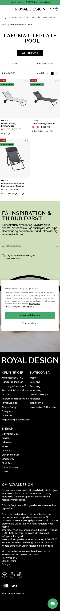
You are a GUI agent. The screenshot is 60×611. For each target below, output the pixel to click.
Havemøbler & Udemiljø (43, 407)
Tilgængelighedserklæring (16, 420)
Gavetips (7, 450)
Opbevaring (36, 403)
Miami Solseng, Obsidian (43, 124)
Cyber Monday (10, 467)
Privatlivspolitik (9, 403)
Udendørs (7, 442)
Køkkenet (35, 399)
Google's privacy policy (23, 306)
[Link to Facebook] (12, 574)
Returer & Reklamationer (15, 390)
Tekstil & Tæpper (39, 394)
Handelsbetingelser (12, 382)
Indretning (35, 390)
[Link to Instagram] (19, 574)
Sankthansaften (11, 455)
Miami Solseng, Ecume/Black (8, 125)
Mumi (5, 446)
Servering (35, 386)
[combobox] (45, 63)
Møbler (33, 378)
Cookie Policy (9, 407)
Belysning (35, 382)
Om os (5, 394)
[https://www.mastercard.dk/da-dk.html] (5, 586)
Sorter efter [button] (43, 63)
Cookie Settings (30, 323)
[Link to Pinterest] (4, 574)
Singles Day (8, 459)
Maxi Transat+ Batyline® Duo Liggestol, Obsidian (12, 185)
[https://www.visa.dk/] (14, 586)
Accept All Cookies (30, 315)
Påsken (6, 438)
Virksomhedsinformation (15, 399)
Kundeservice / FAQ (12, 378)
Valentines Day (10, 434)
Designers (7, 411)
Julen (5, 471)
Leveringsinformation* (14, 386)
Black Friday (8, 463)
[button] (52, 9)
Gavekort (7, 415)
